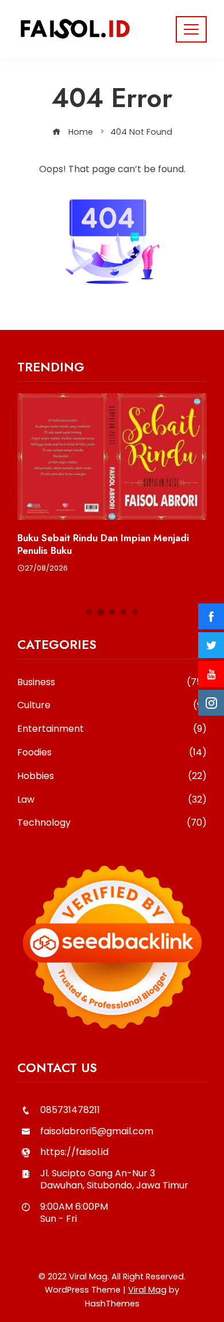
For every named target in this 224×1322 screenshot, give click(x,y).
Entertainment (112, 729)
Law (112, 800)
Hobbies (112, 776)
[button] (89, 612)
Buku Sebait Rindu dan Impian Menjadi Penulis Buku (103, 544)
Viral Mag (147, 1290)
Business (112, 683)
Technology (112, 823)
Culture (112, 706)
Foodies (112, 753)
